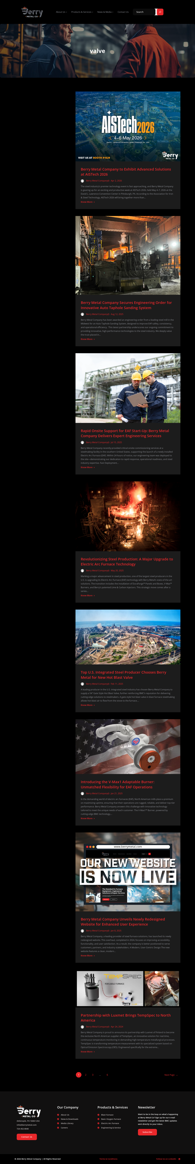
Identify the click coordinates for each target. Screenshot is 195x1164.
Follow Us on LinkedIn (166, 1159)
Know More (86, 201)
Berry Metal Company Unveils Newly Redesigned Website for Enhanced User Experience (123, 922)
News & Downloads (69, 1119)
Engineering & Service (111, 1127)
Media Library (67, 1123)
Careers (64, 1127)
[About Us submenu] (66, 12)
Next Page (171, 1074)
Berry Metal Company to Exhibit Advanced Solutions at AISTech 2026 (126, 172)
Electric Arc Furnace (110, 1123)
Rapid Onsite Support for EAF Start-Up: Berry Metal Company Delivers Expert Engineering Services (125, 433)
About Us (65, 1115)
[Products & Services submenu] (92, 12)
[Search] (160, 12)
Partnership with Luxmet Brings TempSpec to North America (126, 1018)
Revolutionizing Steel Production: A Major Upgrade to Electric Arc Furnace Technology (127, 562)
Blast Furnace (107, 1115)
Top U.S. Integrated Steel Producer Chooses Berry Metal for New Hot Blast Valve (123, 675)
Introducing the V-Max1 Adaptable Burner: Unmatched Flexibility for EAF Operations (117, 784)
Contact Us (26, 1137)
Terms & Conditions (108, 1159)
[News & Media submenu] (112, 12)
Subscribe (147, 1132)
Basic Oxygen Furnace (111, 1119)
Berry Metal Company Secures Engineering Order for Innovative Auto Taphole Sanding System (126, 305)
